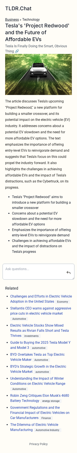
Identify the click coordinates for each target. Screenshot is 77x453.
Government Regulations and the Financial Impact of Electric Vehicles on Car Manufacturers (40, 413)
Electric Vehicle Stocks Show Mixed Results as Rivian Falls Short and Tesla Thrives (39, 330)
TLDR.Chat (18, 8)
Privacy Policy (38, 444)
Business (12, 20)
